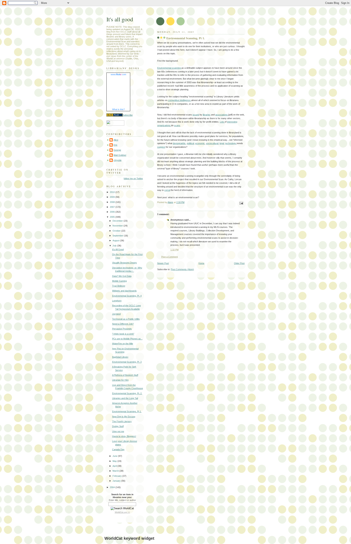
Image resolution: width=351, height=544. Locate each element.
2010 (112, 192)
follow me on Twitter (133, 178)
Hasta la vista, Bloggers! (124, 436)
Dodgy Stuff (118, 426)
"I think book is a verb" (123, 334)
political (190, 143)
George (117, 150)
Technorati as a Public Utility (126, 319)
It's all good (119, 19)
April (115, 466)
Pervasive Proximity (122, 328)
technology (231, 143)
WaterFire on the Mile (122, 343)
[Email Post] (241, 203)
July (115, 245)
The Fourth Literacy (122, 421)
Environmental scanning (169, 68)
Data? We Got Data (121, 276)
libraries (206, 114)
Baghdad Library (120, 357)
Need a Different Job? (123, 324)
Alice (116, 140)
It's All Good (118, 249)
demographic (179, 143)
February (117, 476)
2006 (112, 212)
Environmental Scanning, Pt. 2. (127, 393)
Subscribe (128, 115)
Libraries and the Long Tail (125, 398)
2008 (112, 202)
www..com (118, 74)
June (115, 456)
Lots (222, 122)
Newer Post (163, 263)
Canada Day (118, 449)
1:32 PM (174, 249)
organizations (164, 125)
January (117, 481)
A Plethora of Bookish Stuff (125, 375)
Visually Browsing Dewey (124, 262)
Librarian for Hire (120, 380)
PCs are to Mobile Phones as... (127, 338)
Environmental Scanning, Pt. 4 (127, 296)
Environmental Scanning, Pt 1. (127, 411)
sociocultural (212, 143)
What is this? (118, 109)
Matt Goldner (120, 155)
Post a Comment (169, 257)
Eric (115, 145)
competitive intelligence (179, 100)
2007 (112, 207)
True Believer (118, 286)
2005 (112, 217)
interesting (232, 122)
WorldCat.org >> (122, 512)
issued (196, 114)
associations (221, 114)
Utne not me (118, 431)
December (118, 221)
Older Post (239, 263)
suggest (161, 147)
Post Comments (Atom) (182, 269)
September (118, 235)
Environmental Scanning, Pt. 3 (127, 362)
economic (200, 143)
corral (167, 190)
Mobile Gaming (119, 281)
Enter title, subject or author (122, 500)
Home (201, 263)
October (117, 231)
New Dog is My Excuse (123, 416)
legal (222, 143)
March (116, 471)
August (116, 240)
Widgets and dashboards (124, 290)
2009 (112, 197)
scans (177, 125)
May (115, 461)
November (118, 225)
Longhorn (116, 300)
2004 (112, 487)
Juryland (116, 314)
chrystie (117, 160)
